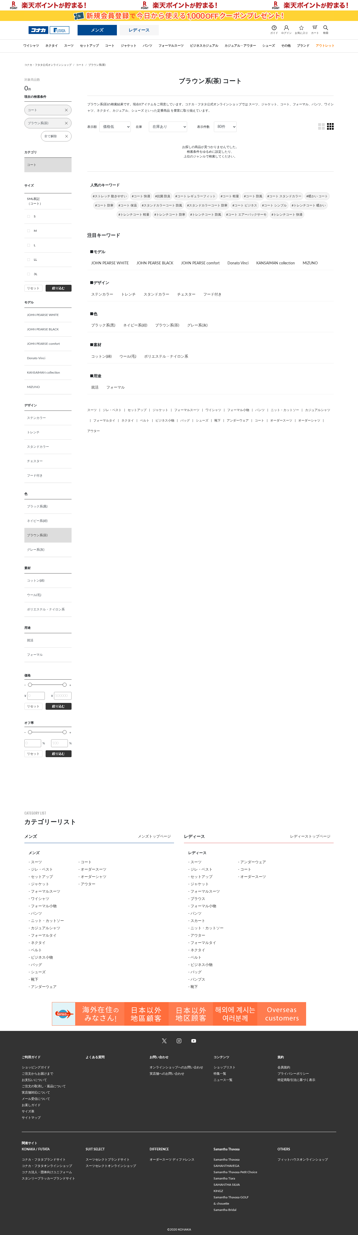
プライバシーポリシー (293, 1073)
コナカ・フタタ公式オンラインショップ (48, 65)
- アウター (86, 884)
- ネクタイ (37, 943)
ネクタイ (127, 420)
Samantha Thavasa (227, 1159)
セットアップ (137, 410)
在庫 (139, 126)
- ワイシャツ (39, 899)
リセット (33, 288)
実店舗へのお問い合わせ (167, 1073)
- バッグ (35, 965)
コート (80, 65)
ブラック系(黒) (37, 506)
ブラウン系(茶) (97, 65)
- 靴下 (33, 979)
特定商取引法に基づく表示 (296, 1079)
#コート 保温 (127, 205)
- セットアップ (41, 877)
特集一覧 (220, 1073)
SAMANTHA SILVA (227, 1184)
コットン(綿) (35, 580)
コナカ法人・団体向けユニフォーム (47, 1172)
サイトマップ (31, 1117)
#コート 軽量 (230, 196)
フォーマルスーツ (186, 410)
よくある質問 (95, 1057)
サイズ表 (28, 1111)
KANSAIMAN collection (43, 372)
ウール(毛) (34, 595)
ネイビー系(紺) (37, 520)
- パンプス (196, 979)
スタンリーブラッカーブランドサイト (48, 1178)
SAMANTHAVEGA (226, 1165)
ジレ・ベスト (112, 410)
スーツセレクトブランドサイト (108, 1159)
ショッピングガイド (36, 1067)
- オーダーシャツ (92, 877)
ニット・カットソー (285, 410)
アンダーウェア (238, 420)
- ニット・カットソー (46, 921)
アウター (93, 431)
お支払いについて (34, 1079)
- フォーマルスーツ (44, 891)
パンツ (260, 410)
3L (35, 274)
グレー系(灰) (35, 549)
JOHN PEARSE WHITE (43, 314)
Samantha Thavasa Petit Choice (235, 1172)
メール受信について (36, 1098)
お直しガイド (31, 1105)
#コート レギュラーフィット (195, 196)
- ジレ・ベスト (41, 869)
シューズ (202, 420)
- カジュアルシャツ (44, 928)
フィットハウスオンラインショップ (303, 1159)
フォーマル (35, 654)
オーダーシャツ (309, 420)
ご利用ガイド (31, 1057)
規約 (281, 1057)
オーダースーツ (281, 420)
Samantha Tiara (224, 1178)
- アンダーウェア (43, 987)
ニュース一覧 (223, 1079)
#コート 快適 (141, 196)
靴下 (217, 420)
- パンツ (35, 913)
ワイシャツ (213, 410)
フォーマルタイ (104, 420)
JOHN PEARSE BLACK (43, 329)
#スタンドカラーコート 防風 (162, 205)
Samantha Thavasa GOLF (231, 1197)
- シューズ (37, 972)
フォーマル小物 (238, 410)
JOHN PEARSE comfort (43, 343)
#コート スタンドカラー (284, 196)
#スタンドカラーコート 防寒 (207, 205)
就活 (30, 640)
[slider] (30, 685)
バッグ (185, 420)
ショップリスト (225, 1067)
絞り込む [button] (58, 288)
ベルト (144, 420)
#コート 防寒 (104, 205)
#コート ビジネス (244, 205)
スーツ (92, 410)
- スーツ (35, 862)
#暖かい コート (317, 196)
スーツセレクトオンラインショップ (111, 1165)
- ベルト (35, 950)
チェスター (35, 461)
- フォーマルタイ (43, 935)
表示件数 (203, 126)
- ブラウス (196, 899)
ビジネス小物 (164, 420)
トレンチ (33, 432)
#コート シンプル (274, 205)
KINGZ (218, 1191)
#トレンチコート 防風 (205, 214)
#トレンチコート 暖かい (309, 205)
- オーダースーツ (92, 869)
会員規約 (284, 1067)
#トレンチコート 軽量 (133, 214)
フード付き (35, 475)
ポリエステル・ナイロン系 (46, 609)
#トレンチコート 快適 (287, 214)
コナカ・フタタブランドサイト (44, 1159)
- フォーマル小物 (43, 906)
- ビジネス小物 (41, 957)
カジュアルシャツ (317, 410)
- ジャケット (39, 884)
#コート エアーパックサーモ (246, 214)
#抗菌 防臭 (162, 196)
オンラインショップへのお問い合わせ (176, 1067)
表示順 (92, 126)
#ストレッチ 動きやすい (110, 196)
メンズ (97, 30)
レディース (139, 30)
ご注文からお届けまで (37, 1073)
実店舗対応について (36, 1092)
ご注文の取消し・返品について (44, 1086)
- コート (85, 862)
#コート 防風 (253, 196)
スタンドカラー (38, 446)
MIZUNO (33, 387)
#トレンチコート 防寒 (169, 214)
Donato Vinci (36, 358)
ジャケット (160, 410)
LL (35, 259)
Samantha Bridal (225, 1209)
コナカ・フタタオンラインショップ (47, 1165)
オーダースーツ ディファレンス (172, 1159)
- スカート (196, 921)
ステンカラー (36, 417)
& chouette (221, 1203)
